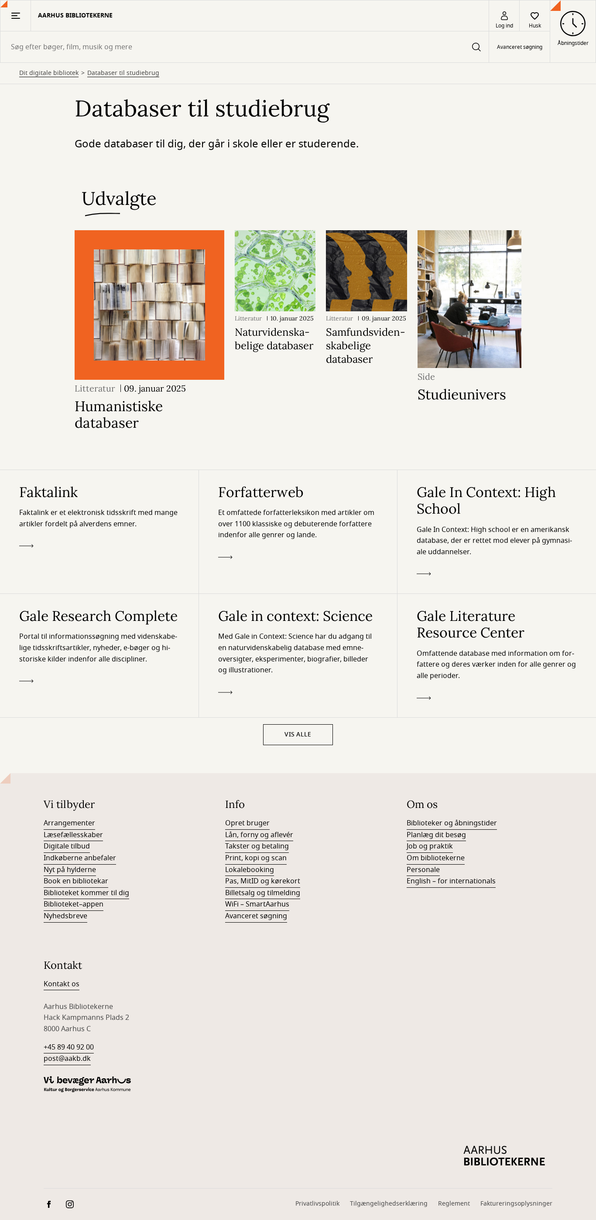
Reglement (454, 1203)
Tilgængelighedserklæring (389, 1203)
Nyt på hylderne (70, 870)
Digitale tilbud (67, 846)
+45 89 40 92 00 (69, 1047)
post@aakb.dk (67, 1058)
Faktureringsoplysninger (516, 1203)
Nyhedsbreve (65, 916)
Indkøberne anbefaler (80, 858)
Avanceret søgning (519, 47)
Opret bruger (247, 823)
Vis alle (297, 734)
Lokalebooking (249, 870)
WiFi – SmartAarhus (257, 904)
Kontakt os (61, 984)
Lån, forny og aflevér (259, 835)
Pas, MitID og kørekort (262, 881)
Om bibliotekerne (436, 858)
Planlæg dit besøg (436, 835)
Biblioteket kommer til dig (86, 893)
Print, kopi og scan (256, 858)
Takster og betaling (257, 846)
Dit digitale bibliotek (49, 73)
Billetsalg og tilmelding (262, 893)
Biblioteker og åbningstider (452, 823)
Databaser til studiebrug (123, 73)
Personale (423, 870)
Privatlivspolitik (317, 1203)
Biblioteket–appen (73, 904)
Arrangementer (69, 823)
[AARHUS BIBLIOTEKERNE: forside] (504, 1156)
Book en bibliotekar (76, 881)
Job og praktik (430, 846)
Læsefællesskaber (73, 835)
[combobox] (244, 46)
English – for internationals (451, 881)
